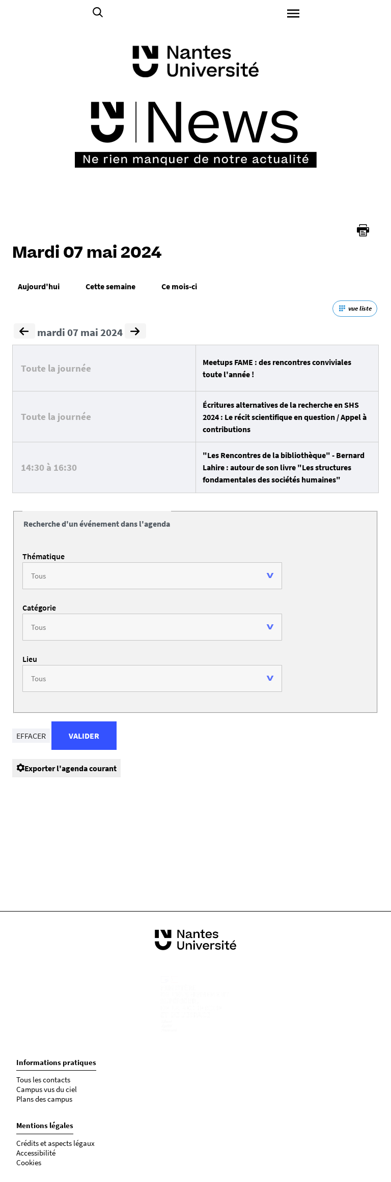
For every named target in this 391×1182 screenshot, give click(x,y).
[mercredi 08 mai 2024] (135, 332)
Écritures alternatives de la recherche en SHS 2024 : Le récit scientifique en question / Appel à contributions (285, 417)
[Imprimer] (363, 230)
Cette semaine (110, 286)
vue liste (360, 308)
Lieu (29, 659)
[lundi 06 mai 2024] (24, 332)
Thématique (43, 556)
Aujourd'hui (39, 286)
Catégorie (39, 607)
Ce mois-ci (179, 286)
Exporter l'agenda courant (70, 768)
